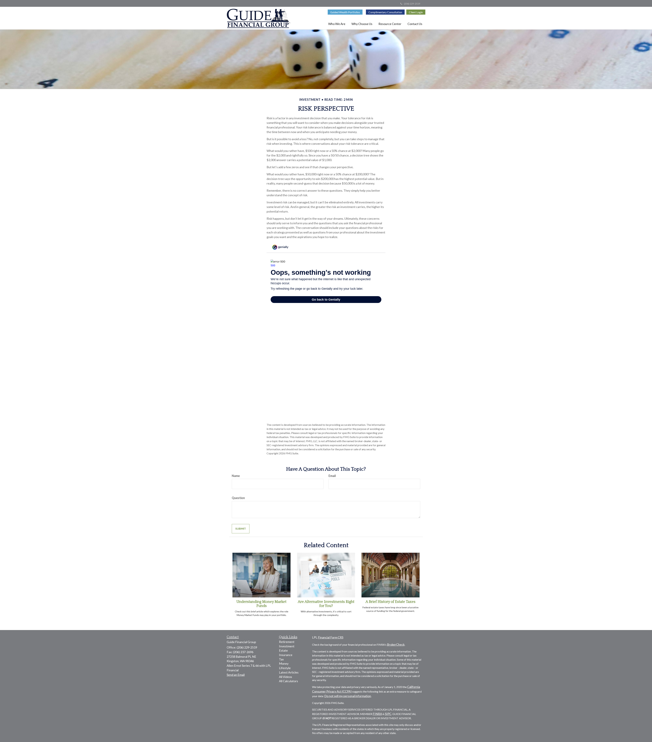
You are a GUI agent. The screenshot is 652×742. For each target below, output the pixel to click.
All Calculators (288, 681)
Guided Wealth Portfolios (345, 12)
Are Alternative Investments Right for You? (326, 604)
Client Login (416, 12)
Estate (283, 650)
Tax (281, 659)
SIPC (388, 714)
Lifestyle (285, 668)
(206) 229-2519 (412, 3)
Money (283, 663)
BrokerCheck (396, 644)
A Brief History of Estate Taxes (390, 602)
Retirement (286, 642)
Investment (286, 646)
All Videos (285, 677)
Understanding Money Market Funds (261, 604)
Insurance (285, 655)
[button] (336, 24)
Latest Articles (288, 672)
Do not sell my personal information (347, 696)
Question (238, 498)
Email (332, 476)
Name (236, 476)
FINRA (377, 714)
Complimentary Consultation (385, 12)
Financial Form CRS (330, 637)
